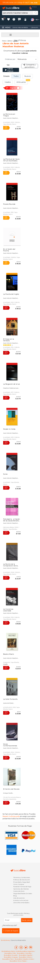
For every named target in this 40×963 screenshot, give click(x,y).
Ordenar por (10, 59)
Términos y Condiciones (21, 877)
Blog (15, 896)
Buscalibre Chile (10, 953)
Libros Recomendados (21, 902)
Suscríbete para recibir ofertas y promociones (18, 914)
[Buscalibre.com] (11, 8)
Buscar (36, 12)
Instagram (21, 947)
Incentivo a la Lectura (20, 900)
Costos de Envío (19, 891)
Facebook (16, 947)
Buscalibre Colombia (24, 953)
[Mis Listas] (8, 19)
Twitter (26, 947)
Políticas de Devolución (21, 880)
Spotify (31, 947)
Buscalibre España (25, 955)
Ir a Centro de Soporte (10, 931)
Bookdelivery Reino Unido (11, 951)
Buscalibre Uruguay (11, 957)
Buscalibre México (25, 957)
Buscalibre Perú (8, 959)
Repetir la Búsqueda (11, 816)
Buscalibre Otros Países (18, 961)
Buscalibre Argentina (27, 951)
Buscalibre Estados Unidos (24, 959)
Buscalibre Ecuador (11, 955)
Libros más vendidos (20, 27)
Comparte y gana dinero (30, 66)
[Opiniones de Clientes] (19, 19)
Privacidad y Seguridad (21, 882)
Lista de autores (19, 898)
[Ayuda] (14, 19)
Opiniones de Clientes (21, 889)
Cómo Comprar (18, 884)
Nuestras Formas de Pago (22, 886)
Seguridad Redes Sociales (22, 893)
